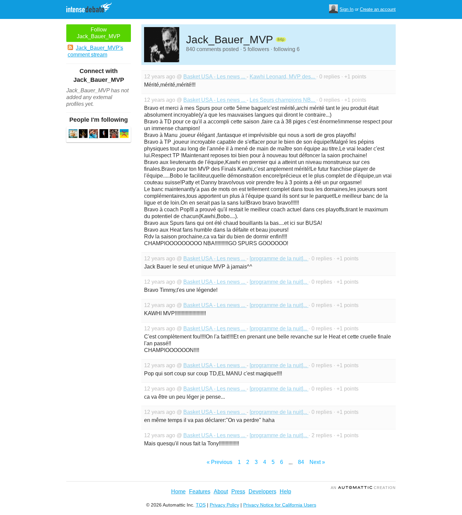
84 (301, 462)
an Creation (363, 488)
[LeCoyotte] (83, 134)
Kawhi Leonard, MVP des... (283, 76)
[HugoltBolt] (73, 134)
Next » (317, 462)
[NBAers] (103, 134)
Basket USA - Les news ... (215, 76)
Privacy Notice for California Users (279, 505)
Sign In (346, 9)
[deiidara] (124, 134)
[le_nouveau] (93, 134)
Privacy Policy (224, 505)
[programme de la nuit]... (279, 258)
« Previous (219, 462)
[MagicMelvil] (114, 134)
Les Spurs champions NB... (283, 100)
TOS (201, 505)
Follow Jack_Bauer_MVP (98, 33)
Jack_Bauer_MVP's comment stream (95, 51)
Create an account (378, 9)
